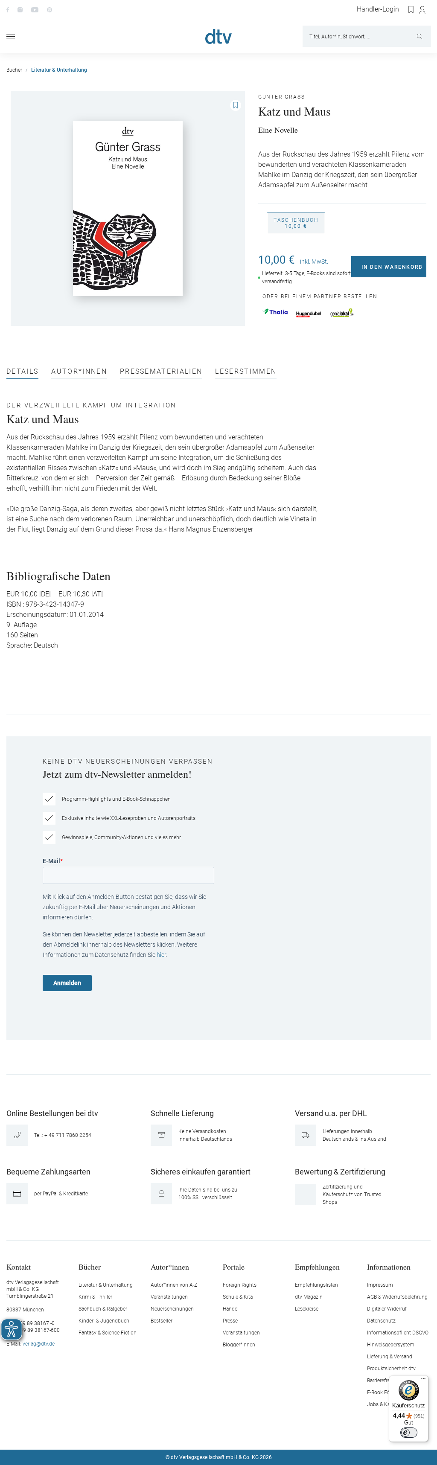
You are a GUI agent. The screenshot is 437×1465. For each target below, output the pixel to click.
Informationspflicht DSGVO (397, 1333)
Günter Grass (281, 97)
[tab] (22, 373)
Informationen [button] (389, 1266)
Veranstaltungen (169, 1297)
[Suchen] (421, 36)
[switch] (408, 1432)
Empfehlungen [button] (317, 1266)
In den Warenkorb (392, 267)
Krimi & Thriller (95, 1297)
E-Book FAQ (380, 1392)
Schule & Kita (238, 1297)
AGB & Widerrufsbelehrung (397, 1297)
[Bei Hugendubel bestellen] (308, 314)
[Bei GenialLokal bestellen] (342, 312)
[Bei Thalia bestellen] (275, 311)
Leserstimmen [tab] (246, 371)
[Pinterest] (49, 9)
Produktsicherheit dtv (391, 1369)
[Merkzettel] (411, 10)
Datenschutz (381, 1321)
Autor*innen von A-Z (174, 1285)
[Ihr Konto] (422, 10)
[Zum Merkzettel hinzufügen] (235, 105)
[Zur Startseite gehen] (218, 36)
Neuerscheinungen (172, 1309)
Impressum (380, 1285)
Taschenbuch (296, 223)
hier (161, 954)
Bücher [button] (90, 1266)
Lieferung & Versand (389, 1357)
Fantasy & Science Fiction (108, 1333)
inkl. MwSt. (314, 261)
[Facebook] (7, 9)
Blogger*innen (239, 1345)
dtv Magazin (309, 1297)
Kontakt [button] (18, 1266)
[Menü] (10, 36)
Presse (230, 1321)
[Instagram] (20, 9)
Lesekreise (306, 1309)
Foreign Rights (239, 1285)
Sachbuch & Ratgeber (103, 1309)
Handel (231, 1309)
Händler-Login (378, 9)
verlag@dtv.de (39, 1344)
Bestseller (161, 1321)
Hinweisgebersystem (390, 1345)
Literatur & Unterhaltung (106, 1285)
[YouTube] (34, 9)
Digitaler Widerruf (387, 1309)
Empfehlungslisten (316, 1285)
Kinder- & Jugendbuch (104, 1321)
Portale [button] (234, 1266)
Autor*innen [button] (170, 1266)
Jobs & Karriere (384, 1404)
